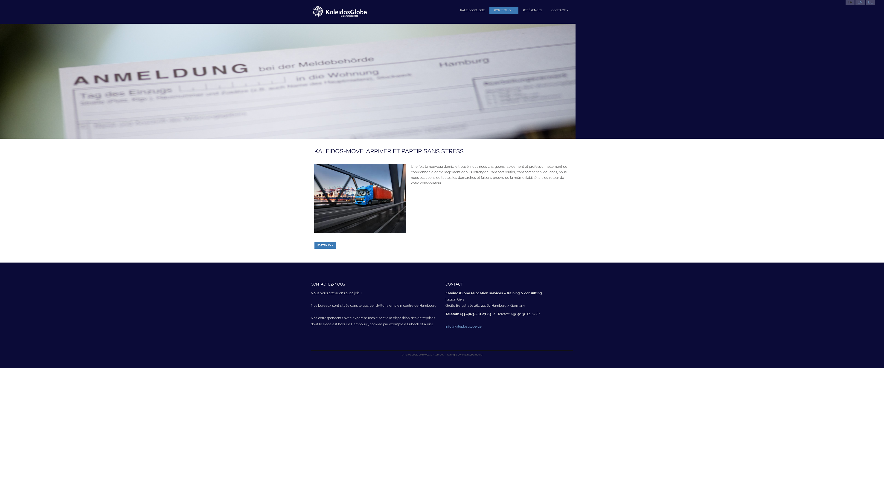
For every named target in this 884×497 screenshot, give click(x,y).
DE (870, 2)
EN (860, 2)
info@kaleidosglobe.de (463, 326)
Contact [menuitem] (558, 10)
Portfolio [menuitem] (502, 10)
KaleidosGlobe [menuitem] (472, 10)
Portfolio (324, 245)
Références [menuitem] (532, 10)
